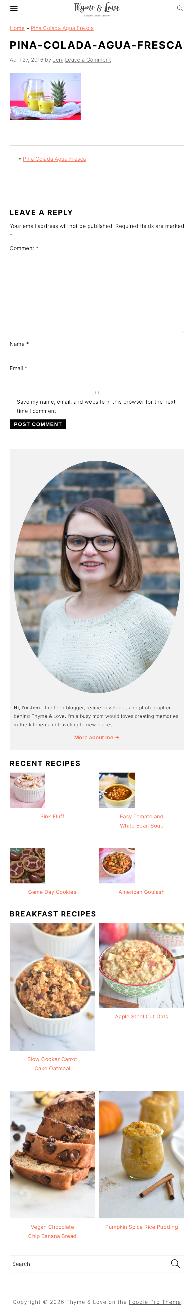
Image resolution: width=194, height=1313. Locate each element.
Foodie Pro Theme (155, 1302)
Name (19, 344)
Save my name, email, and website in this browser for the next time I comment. (96, 406)
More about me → (97, 737)
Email (18, 368)
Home (17, 28)
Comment (24, 248)
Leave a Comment (88, 60)
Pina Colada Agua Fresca (62, 28)
